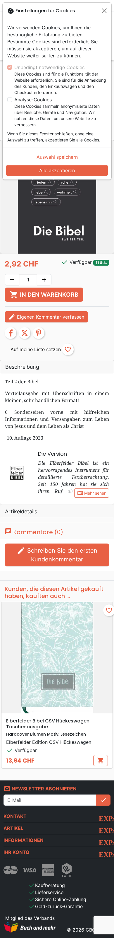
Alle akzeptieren (57, 170)
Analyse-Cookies (33, 99)
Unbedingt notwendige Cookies (49, 67)
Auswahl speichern (57, 157)
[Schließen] (104, 11)
